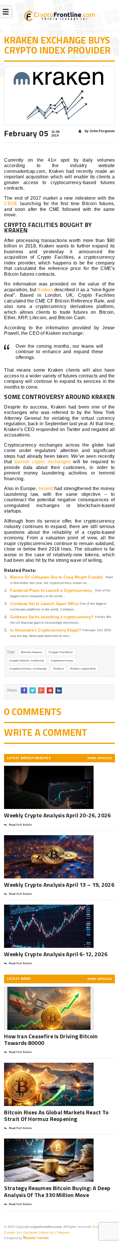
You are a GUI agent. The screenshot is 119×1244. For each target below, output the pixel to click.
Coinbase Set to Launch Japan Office (44, 604)
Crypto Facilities (61, 652)
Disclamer (30, 1232)
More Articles (100, 758)
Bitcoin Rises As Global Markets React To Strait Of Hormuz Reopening (56, 1115)
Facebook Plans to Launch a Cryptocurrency (51, 590)
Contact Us (12, 1232)
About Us (47, 1232)
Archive (97, 1226)
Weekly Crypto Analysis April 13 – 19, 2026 (59, 884)
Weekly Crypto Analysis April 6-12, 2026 (56, 954)
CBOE (11, 203)
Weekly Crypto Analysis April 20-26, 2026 (58, 815)
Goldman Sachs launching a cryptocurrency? (52, 617)
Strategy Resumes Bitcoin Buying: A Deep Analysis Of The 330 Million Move (57, 1191)
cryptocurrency (62, 660)
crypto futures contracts (26, 660)
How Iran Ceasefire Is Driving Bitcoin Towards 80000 (51, 1039)
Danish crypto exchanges (42, 461)
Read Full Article (20, 824)
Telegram (63, 1232)
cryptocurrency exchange (28, 668)
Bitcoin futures (31, 652)
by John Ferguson (99, 131)
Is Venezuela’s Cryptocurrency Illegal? (45, 630)
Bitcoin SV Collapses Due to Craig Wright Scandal (56, 577)
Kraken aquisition (83, 668)
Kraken (45, 289)
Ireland (45, 488)
